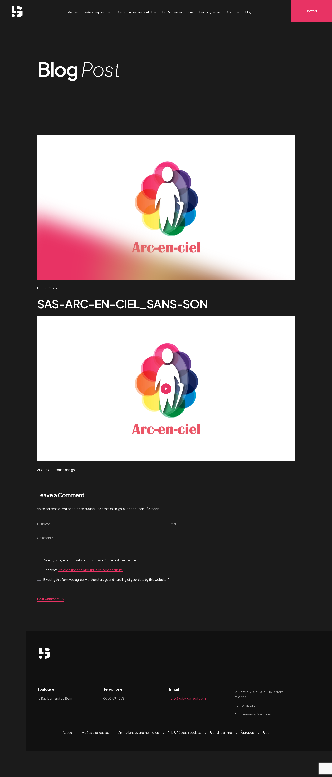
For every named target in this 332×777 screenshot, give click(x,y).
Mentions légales (246, 705)
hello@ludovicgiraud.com (187, 698)
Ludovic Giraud (47, 288)
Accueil (73, 12)
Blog (248, 12)
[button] (166, 389)
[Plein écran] (291, 458)
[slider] (163, 457)
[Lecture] (41, 458)
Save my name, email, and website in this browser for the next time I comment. (91, 560)
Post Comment (48, 599)
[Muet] (285, 458)
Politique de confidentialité (253, 714)
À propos (232, 12)
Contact (311, 11)
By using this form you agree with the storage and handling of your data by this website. (106, 579)
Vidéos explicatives (98, 12)
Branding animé (209, 12)
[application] (166, 388)
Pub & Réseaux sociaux (177, 12)
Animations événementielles (137, 12)
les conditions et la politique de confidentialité (90, 570)
